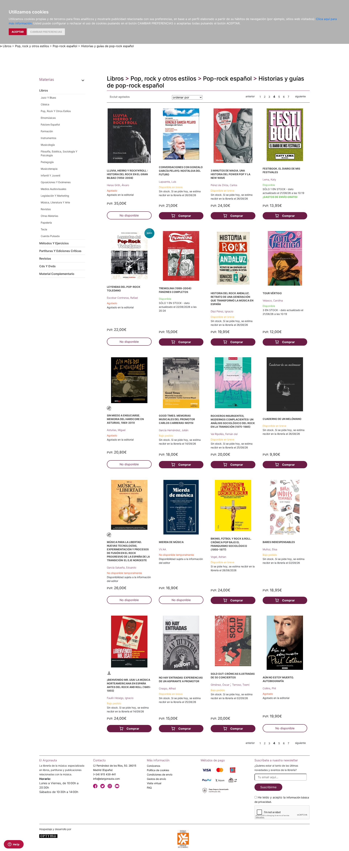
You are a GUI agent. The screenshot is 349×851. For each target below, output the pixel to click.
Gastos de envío (156, 778)
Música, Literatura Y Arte (55, 202)
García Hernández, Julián (173, 430)
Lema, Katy (269, 179)
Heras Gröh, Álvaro (118, 185)
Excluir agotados (120, 96)
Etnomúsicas (48, 117)
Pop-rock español (65, 46)
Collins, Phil (269, 688)
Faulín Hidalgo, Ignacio (120, 697)
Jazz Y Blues (48, 97)
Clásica (45, 104)
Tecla (44, 229)
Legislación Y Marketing (55, 195)
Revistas (46, 209)
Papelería (46, 222)
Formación (47, 131)
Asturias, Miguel (116, 430)
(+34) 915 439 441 (104, 774)
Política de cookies (158, 770)
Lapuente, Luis (167, 181)
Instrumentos (48, 138)
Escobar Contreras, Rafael (122, 297)
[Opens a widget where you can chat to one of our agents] (14, 844)
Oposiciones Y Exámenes (56, 182)
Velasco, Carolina (273, 300)
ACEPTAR (18, 31)
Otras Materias (49, 215)
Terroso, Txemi (240, 684)
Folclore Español (50, 124)
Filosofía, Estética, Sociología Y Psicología (59, 153)
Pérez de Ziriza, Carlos (224, 185)
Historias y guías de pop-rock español (107, 46)
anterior (250, 96)
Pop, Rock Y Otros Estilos (56, 111)
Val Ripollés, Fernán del (224, 434)
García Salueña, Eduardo (121, 567)
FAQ (149, 787)
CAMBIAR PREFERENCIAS (46, 31)
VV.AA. (163, 549)
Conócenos (153, 765)
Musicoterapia (49, 168)
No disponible (129, 215)
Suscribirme (268, 787)
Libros (7, 46)
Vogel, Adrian (218, 556)
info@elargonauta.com (106, 778)
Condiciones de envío (159, 774)
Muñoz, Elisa (270, 549)
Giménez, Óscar (220, 684)
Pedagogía (47, 162)
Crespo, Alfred (167, 688)
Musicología (48, 144)
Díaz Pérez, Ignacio (222, 311)
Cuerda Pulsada (50, 236)
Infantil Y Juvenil (50, 175)
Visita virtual (154, 783)
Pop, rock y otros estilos (32, 46)
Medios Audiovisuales (53, 188)
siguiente (300, 96)
